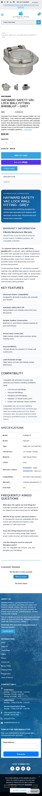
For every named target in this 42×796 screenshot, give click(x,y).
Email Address (9, 742)
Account (35, 2)
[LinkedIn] (10, 2)
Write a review (21, 577)
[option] (21, 60)
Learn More (8, 631)
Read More (28, 129)
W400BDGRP (28, 471)
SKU (3, 112)
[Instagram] (13, 2)
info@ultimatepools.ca (11, 722)
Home (4, 33)
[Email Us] (2, 2)
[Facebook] (4, 2)
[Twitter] (7, 2)
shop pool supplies (8, 627)
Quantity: (5, 139)
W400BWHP (27, 468)
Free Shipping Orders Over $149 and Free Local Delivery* (21, 6)
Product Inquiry (9, 168)
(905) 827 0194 (9, 719)
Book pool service (28, 625)
